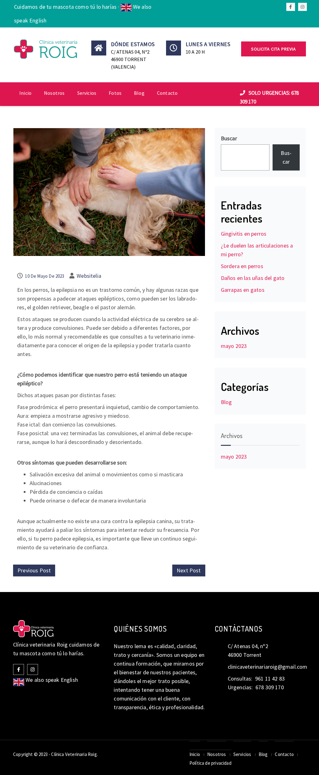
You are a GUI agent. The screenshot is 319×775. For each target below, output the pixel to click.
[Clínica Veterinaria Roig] (46, 49)
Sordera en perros (242, 266)
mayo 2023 (234, 345)
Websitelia (89, 275)
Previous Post (34, 570)
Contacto (167, 93)
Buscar (229, 138)
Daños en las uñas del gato (253, 278)
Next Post (189, 570)
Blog (139, 93)
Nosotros (54, 93)
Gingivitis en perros (244, 233)
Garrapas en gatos (242, 289)
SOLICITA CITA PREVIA (273, 49)
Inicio (25, 93)
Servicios (87, 93)
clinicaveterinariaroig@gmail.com (267, 666)
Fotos (115, 93)
